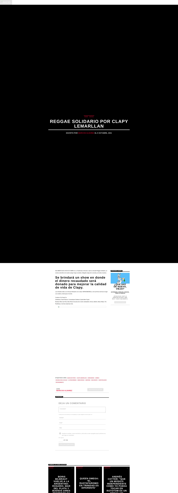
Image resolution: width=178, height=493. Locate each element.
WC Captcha (61, 454)
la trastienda (72, 396)
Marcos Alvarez (86, 141)
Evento (86, 124)
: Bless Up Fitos (71, 394)
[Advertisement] (120, 345)
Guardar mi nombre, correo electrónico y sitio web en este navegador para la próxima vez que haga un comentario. (84, 450)
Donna (97, 394)
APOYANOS (167, 2)
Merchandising (65, 2)
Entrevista (79, 484)
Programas (37, 2)
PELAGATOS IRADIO (151, 2)
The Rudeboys (59, 398)
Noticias (17, 2)
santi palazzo (102, 396)
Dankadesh (91, 394)
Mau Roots (94, 396)
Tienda (54, 2)
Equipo (46, 2)
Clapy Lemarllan (81, 394)
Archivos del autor (95, 406)
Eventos (26, 2)
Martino (88, 396)
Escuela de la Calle (61, 396)
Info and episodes (120, 318)
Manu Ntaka (81, 396)
